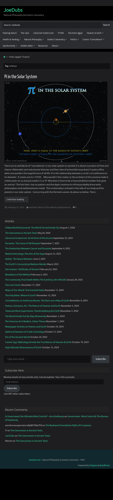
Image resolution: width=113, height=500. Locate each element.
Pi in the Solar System (20, 76)
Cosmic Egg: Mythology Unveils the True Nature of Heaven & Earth (38, 342)
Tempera (93, 465)
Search (106, 25)
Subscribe (101, 359)
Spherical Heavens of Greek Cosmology (24, 331)
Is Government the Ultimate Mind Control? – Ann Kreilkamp (34, 416)
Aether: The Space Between (19, 259)
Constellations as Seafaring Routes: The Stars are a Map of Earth (37, 300)
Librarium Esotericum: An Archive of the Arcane (29, 238)
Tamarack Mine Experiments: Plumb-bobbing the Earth (32, 311)
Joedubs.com (35, 460)
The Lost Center (13, 285)
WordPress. (105, 465)
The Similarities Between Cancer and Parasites (28, 248)
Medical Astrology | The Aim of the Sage (25, 253)
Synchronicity (64, 207)
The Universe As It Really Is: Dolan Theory (25, 321)
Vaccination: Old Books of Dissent (22, 269)
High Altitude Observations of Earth (23, 347)
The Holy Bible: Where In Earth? (20, 295)
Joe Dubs (10, 435)
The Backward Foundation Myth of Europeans (68, 425)
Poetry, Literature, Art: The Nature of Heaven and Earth (32, 306)
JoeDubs (13, 10)
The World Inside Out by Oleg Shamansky (25, 316)
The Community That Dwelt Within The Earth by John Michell (35, 279)
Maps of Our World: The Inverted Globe (24, 290)
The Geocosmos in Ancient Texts (21, 233)
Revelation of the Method (18, 274)
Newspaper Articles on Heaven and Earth (25, 326)
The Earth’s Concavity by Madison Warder (26, 264)
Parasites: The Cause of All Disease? (22, 243)
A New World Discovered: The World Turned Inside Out (32, 227)
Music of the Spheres (47, 207)
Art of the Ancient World (17, 337)
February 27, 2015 (16, 207)
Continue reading (15, 199)
